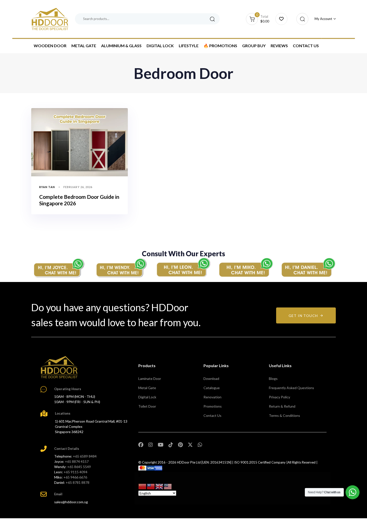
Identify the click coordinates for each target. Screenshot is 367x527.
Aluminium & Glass (121, 45)
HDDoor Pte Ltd (189, 462)
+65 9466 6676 (75, 477)
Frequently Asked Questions (291, 388)
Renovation (212, 397)
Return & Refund (282, 406)
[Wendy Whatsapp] (121, 267)
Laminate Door (149, 378)
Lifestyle (188, 45)
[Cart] (281, 19)
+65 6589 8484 (85, 456)
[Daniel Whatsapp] (308, 267)
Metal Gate (83, 45)
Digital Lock (160, 45)
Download (211, 378)
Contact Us (306, 45)
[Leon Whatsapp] (183, 267)
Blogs (273, 378)
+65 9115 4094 (75, 472)
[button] (301, 19)
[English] (159, 486)
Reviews (279, 45)
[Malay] (168, 486)
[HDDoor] (59, 367)
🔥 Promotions (220, 45)
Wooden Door (50, 45)
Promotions (212, 406)
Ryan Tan (47, 187)
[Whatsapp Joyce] (58, 267)
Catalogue (211, 388)
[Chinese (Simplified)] (142, 486)
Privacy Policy (279, 397)
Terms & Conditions (284, 415)
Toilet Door (147, 406)
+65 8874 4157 (77, 461)
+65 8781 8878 (77, 482)
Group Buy (254, 45)
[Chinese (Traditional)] (151, 486)
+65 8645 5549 (79, 467)
